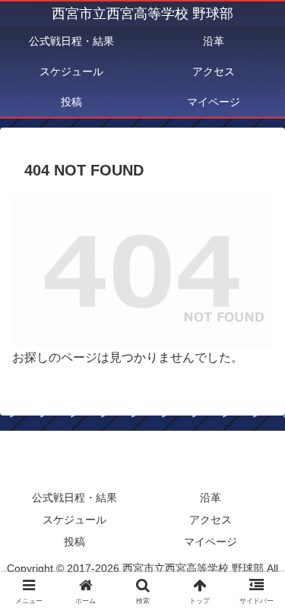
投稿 (74, 542)
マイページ (210, 542)
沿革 (210, 497)
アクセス (210, 520)
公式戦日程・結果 (74, 497)
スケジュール (74, 520)
